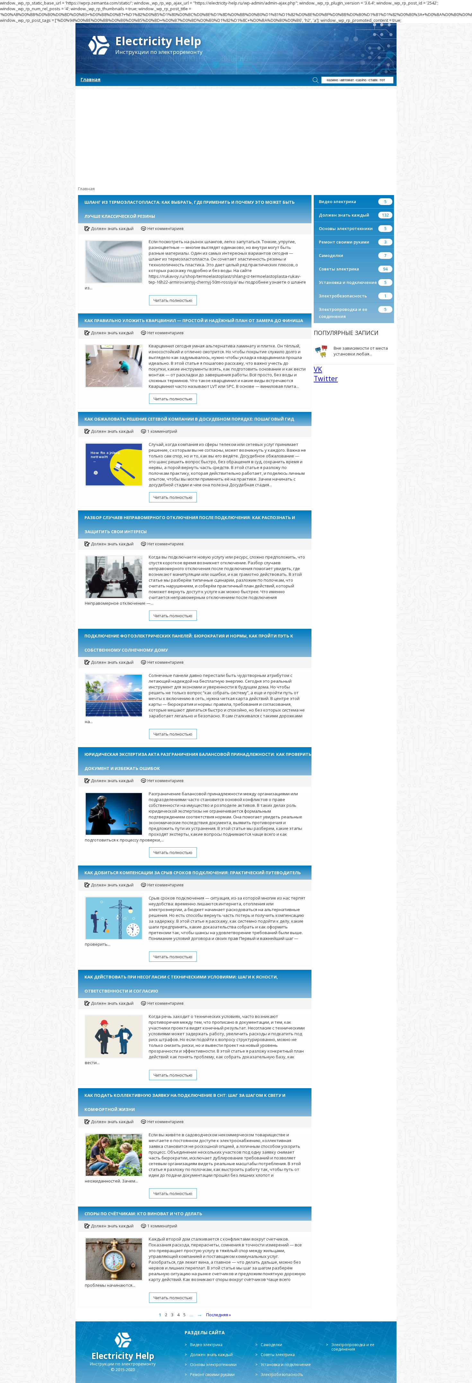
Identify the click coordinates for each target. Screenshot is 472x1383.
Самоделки (331, 255)
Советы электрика (339, 269)
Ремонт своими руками (344, 242)
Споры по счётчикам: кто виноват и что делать (143, 1214)
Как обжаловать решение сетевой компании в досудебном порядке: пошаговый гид (189, 419)
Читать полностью (172, 300)
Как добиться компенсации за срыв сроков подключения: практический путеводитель (192, 872)
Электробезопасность (343, 296)
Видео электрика (337, 201)
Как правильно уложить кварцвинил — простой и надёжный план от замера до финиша (193, 320)
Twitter (326, 378)
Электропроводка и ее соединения (352, 1347)
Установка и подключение (348, 282)
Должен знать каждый (344, 215)
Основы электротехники (346, 228)
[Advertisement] (236, 134)
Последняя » (218, 1315)
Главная (91, 79)
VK (318, 369)
